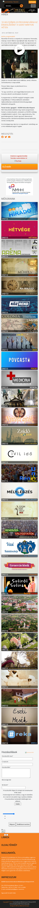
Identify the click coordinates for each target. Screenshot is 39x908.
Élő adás (32, 2)
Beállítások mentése (23, 824)
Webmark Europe (24, 906)
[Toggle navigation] (33, 6)
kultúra (3, 36)
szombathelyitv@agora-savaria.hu (14, 889)
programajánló (10, 36)
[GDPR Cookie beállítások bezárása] (2, 829)
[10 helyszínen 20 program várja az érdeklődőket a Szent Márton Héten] (2, 137)
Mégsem (12, 824)
